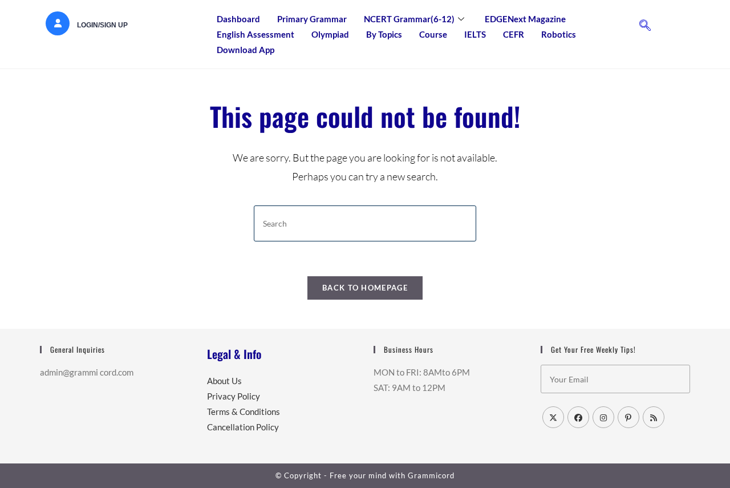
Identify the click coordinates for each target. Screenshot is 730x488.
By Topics (384, 34)
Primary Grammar (312, 19)
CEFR (513, 34)
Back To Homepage (365, 287)
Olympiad (330, 34)
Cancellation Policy (243, 427)
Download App (245, 50)
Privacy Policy (233, 396)
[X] (553, 417)
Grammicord (431, 475)
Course (433, 34)
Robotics (558, 34)
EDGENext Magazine (525, 19)
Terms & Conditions (243, 411)
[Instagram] (603, 417)
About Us (224, 381)
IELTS (475, 34)
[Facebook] (578, 417)
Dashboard (238, 19)
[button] (645, 25)
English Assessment (255, 34)
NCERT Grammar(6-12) (409, 19)
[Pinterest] (628, 417)
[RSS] (653, 417)
